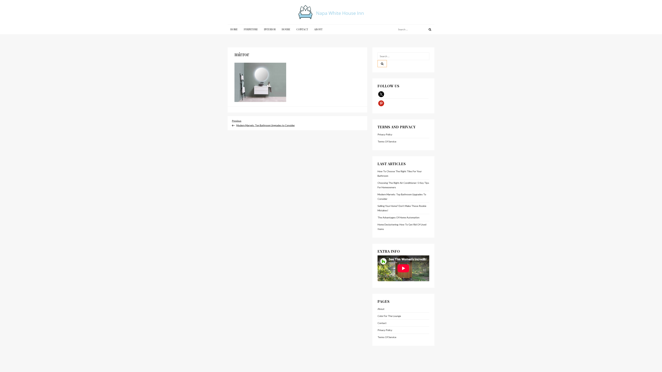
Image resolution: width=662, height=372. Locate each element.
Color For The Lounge (389, 315)
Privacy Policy (385, 134)
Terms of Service (387, 141)
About (318, 29)
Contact (302, 29)
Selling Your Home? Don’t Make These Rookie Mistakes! (402, 208)
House (286, 29)
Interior (270, 29)
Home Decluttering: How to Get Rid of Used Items (402, 226)
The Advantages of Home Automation (398, 217)
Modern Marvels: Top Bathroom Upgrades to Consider (402, 196)
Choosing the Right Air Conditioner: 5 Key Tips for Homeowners (403, 185)
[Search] (429, 29)
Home (234, 29)
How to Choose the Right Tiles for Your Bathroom (400, 173)
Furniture (251, 29)
